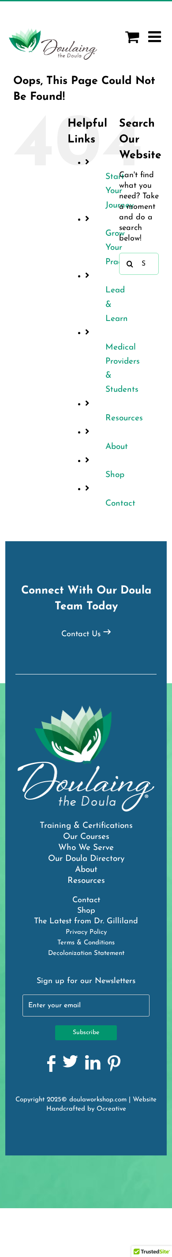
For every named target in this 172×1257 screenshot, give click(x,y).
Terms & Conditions (86, 943)
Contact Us (81, 634)
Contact (120, 503)
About (116, 447)
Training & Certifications (86, 826)
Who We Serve (86, 848)
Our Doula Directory (86, 859)
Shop (114, 475)
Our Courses (86, 837)
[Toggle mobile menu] (155, 36)
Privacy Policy (86, 932)
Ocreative (111, 1109)
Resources (124, 418)
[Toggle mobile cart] (132, 36)
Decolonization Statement (86, 953)
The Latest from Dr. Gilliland (86, 921)
